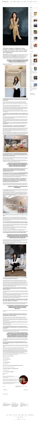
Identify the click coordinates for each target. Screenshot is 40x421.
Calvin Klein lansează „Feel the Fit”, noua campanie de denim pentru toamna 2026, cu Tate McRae (31, 45)
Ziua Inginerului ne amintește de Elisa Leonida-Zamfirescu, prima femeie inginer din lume (7, 405)
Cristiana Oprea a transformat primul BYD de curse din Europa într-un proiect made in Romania (32, 25)
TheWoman (19, 419)
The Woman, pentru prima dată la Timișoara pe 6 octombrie (31, 20)
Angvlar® (24, 419)
